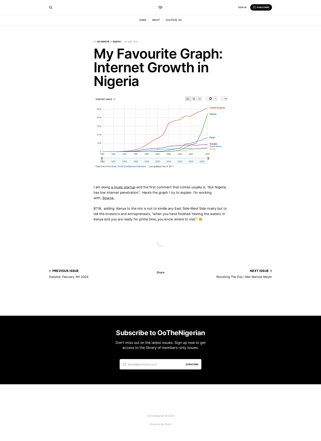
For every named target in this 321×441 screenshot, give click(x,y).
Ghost (167, 424)
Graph (117, 41)
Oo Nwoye (103, 41)
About (156, 20)
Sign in (242, 7)
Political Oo (173, 20)
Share (161, 272)
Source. (108, 198)
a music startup (123, 187)
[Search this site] (51, 7)
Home (142, 20)
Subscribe (263, 7)
